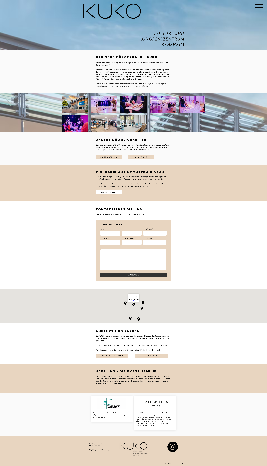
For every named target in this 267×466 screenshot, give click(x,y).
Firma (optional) (148, 229)
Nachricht (103, 248)
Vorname (103, 229)
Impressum (160, 464)
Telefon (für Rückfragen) (129, 238)
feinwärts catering (148, 179)
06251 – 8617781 (98, 449)
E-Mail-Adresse (147, 238)
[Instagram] (172, 447)
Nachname (125, 229)
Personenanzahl (105, 238)
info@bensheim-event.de (101, 451)
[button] (259, 7)
